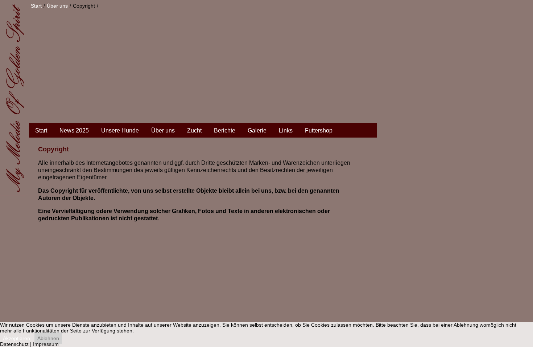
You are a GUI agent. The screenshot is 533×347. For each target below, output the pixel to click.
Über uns (163, 130)
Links (286, 130)
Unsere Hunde (120, 130)
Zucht (194, 130)
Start (41, 130)
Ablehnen (48, 338)
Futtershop (318, 130)
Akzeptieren (16, 338)
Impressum (46, 344)
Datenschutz (14, 344)
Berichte (224, 130)
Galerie (257, 130)
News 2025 (74, 130)
